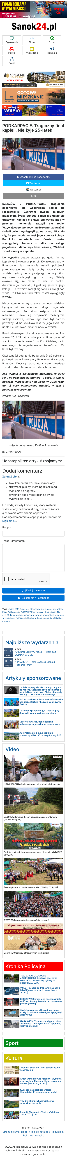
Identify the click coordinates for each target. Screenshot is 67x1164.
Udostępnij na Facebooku (34, 176)
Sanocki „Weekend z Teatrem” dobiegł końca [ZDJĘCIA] (39, 1113)
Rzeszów (31, 618)
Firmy (32, 42)
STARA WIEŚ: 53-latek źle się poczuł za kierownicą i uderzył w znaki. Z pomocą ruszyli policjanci (40, 1023)
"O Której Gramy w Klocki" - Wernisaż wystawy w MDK (35, 652)
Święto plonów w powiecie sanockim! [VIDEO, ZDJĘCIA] (31, 887)
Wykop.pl (35, 189)
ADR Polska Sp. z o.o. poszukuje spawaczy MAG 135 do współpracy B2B (40, 733)
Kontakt (39, 1135)
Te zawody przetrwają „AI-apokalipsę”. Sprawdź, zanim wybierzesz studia (39, 711)
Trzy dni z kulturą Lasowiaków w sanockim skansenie (36, 1102)
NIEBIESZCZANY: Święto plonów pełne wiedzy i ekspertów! (32, 784)
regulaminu (9, 520)
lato (31, 609)
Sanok (40, 618)
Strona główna (11, 1131)
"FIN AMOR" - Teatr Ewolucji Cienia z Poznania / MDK (35, 662)
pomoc (26, 615)
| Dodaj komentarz (34, 590)
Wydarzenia (31, 52)
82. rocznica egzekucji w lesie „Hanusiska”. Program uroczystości (38, 1090)
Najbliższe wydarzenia (31, 642)
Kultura (13, 1058)
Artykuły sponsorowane (33, 678)
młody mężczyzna (42, 609)
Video (12, 749)
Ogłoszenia (12, 42)
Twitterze (34, 183)
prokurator (36, 615)
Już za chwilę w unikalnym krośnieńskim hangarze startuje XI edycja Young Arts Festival (41, 702)
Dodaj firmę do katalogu (35, 1131)
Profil (12, 63)
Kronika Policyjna (25, 966)
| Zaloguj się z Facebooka (34, 598)
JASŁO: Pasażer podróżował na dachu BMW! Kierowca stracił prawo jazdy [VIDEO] (39, 990)
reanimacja (21, 618)
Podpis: (7, 527)
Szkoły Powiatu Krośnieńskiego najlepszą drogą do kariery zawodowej (39, 722)
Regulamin (57, 1131)
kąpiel (11, 609)
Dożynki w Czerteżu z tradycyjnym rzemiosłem (26, 953)
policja (19, 615)
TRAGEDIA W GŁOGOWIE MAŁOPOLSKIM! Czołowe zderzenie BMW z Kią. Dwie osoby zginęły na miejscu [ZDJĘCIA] (38, 979)
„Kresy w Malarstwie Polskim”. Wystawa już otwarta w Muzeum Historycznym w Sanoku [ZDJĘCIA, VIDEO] (40, 1081)
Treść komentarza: (13, 540)
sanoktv (48, 618)
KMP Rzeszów (21, 609)
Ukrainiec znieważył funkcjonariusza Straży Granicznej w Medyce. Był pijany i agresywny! (40, 1012)
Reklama (52, 52)
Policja (11, 52)
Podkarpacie (13, 612)
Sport (52, 42)
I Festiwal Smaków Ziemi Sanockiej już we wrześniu (39, 1068)
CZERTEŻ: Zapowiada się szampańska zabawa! (26, 920)
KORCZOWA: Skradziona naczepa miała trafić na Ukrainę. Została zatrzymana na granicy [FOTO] (40, 1001)
